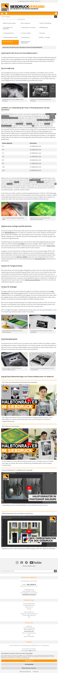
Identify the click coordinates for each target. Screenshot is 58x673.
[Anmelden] (2, 13)
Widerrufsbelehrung (29, 629)
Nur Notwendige (29, 664)
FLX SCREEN (21, 244)
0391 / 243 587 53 (31, 584)
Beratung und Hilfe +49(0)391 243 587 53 (30, 1)
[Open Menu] (56, 13)
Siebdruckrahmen (36, 178)
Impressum (29, 626)
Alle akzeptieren (29, 660)
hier (30, 650)
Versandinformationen (29, 605)
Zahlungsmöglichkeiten (29, 603)
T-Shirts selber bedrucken (29, 615)
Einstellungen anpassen (29, 668)
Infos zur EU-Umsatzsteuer (29, 633)
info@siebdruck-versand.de (29, 594)
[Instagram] (17, 562)
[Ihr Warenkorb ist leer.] (6, 13)
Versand (29, 642)
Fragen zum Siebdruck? (29, 577)
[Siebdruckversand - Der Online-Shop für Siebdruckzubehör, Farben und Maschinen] (23, 7)
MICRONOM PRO (9, 232)
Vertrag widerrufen (29, 631)
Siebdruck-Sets (51, 246)
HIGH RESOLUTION (40, 259)
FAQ (29, 617)
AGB (29, 634)
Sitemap (29, 608)
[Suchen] (55, 16)
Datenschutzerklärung (29, 628)
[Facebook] (21, 562)
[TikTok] (26, 562)
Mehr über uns (29, 607)
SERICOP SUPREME (21, 257)
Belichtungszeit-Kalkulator (32, 280)
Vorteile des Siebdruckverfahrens (29, 613)
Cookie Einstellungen (29, 636)
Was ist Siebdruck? (29, 612)
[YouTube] (35, 562)
